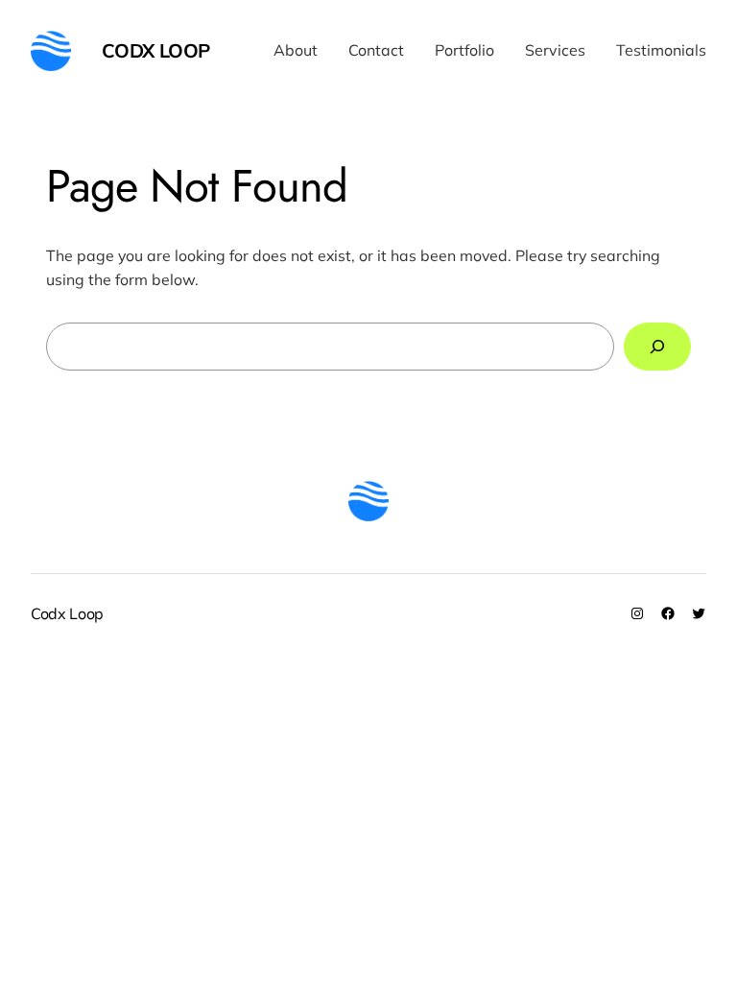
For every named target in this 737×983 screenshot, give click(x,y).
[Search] (657, 346)
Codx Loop (156, 50)
